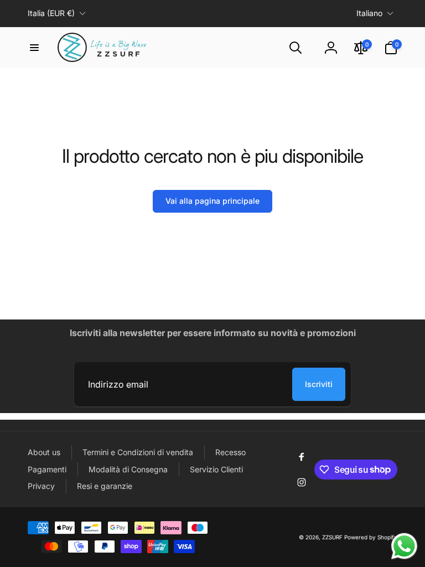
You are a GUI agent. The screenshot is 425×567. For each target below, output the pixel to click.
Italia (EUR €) (51, 13)
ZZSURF (332, 537)
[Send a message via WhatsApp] (404, 546)
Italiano (369, 13)
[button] (34, 47)
